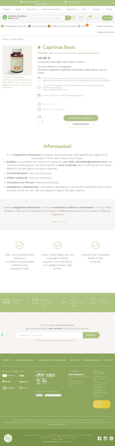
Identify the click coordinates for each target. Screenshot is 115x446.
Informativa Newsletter (66, 340)
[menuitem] (14, 26)
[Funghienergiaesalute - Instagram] (105, 438)
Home (5, 39)
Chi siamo (6, 9)
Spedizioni (96, 380)
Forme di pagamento (99, 386)
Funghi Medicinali (24, 360)
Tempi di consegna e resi (100, 378)
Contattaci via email (76, 381)
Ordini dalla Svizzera (99, 382)
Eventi (84, 9)
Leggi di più (57, 221)
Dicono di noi (31, 9)
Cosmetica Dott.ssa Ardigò (52, 360)
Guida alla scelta (92, 360)
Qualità (18, 9)
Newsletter (96, 9)
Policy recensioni (98, 396)
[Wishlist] (81, 17)
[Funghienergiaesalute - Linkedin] (111, 438)
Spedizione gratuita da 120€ (46, 303)
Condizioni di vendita (99, 376)
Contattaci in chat (75, 383)
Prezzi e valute (97, 384)
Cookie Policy (97, 394)
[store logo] (14, 17)
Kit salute (75, 360)
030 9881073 (76, 374)
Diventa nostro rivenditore (51, 9)
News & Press (71, 9)
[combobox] (51, 18)
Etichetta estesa (49, 104)
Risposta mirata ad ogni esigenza (77, 303)
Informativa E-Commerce (100, 392)
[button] (97, 18)
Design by (57, 439)
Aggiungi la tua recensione (88, 53)
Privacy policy (97, 388)
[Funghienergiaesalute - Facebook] (99, 438)
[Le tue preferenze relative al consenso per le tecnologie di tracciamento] (2, 334)
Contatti (109, 9)
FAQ (71, 385)
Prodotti (7, 360)
